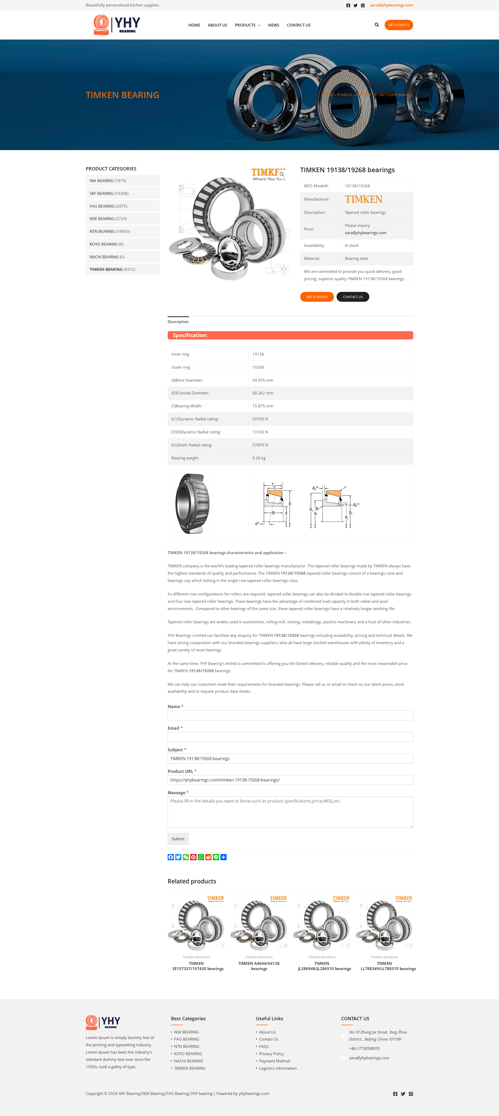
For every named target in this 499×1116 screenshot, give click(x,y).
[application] (257, 25)
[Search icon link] (377, 25)
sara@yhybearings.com (365, 232)
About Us (267, 1032)
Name (175, 706)
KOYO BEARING (104, 244)
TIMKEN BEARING (106, 269)
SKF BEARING (102, 193)
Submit (178, 838)
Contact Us (268, 1039)
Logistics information (278, 1068)
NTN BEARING (102, 231)
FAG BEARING (102, 206)
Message (178, 793)
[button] (282, 174)
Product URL (182, 771)
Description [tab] (178, 321)
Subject (177, 750)
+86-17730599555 (364, 1048)
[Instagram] (363, 5)
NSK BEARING (102, 218)
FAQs (264, 1046)
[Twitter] (355, 5)
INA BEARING (102, 180)
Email (175, 728)
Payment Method (274, 1060)
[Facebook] (348, 5)
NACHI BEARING (104, 256)
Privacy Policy (271, 1053)
